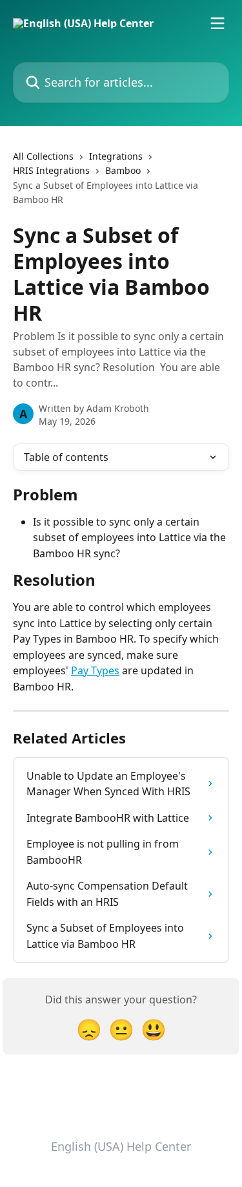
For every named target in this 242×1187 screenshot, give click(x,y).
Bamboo (123, 170)
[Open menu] (217, 23)
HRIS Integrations (51, 170)
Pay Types (95, 670)
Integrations (116, 156)
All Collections (43, 156)
